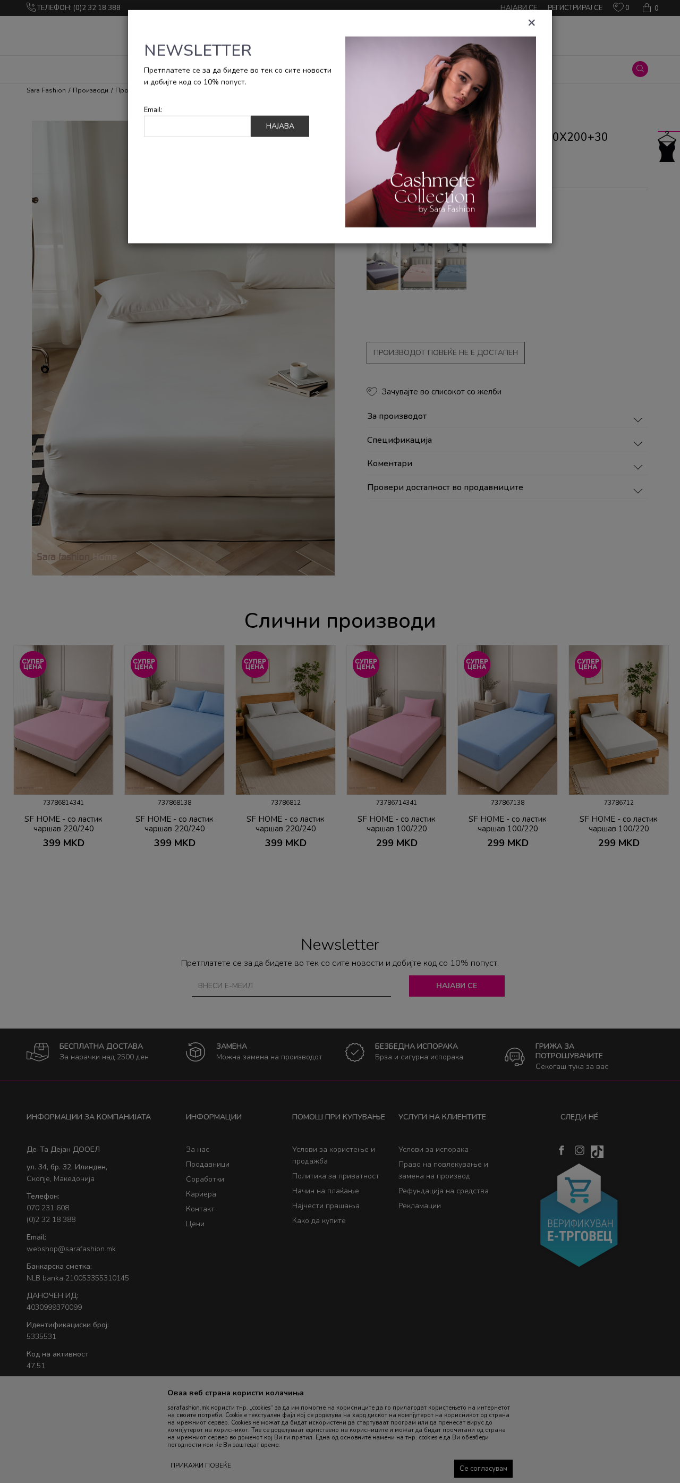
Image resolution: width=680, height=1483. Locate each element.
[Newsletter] (440, 138)
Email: (153, 117)
